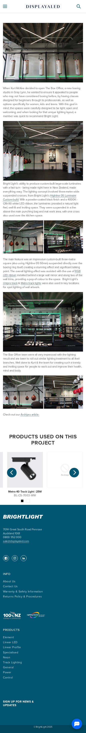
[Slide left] (12, 472)
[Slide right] (74, 472)
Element (8, 637)
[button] (5, 6)
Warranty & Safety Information (23, 591)
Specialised (10, 652)
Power (7, 672)
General (8, 667)
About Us (9, 581)
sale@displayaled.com (16, 541)
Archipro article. (30, 414)
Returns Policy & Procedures (22, 596)
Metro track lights (31, 283)
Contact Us (10, 586)
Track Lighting (12, 662)
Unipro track (10, 283)
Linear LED (10, 642)
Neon (6, 657)
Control (8, 677)
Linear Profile (12, 647)
